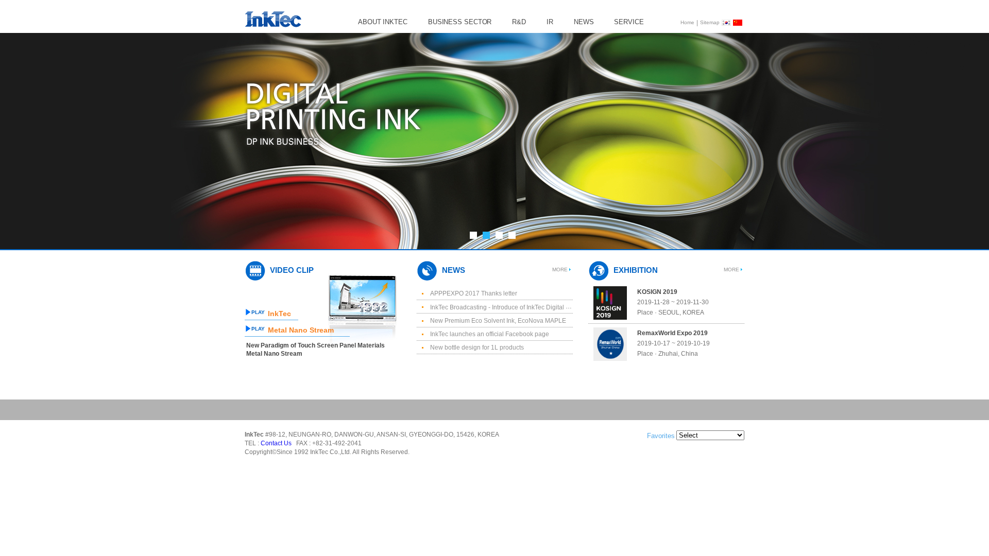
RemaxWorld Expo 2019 (672, 333)
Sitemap (710, 22)
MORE (560, 269)
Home (687, 22)
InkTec (279, 313)
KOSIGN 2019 (657, 292)
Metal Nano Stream (301, 330)
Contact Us (276, 443)
